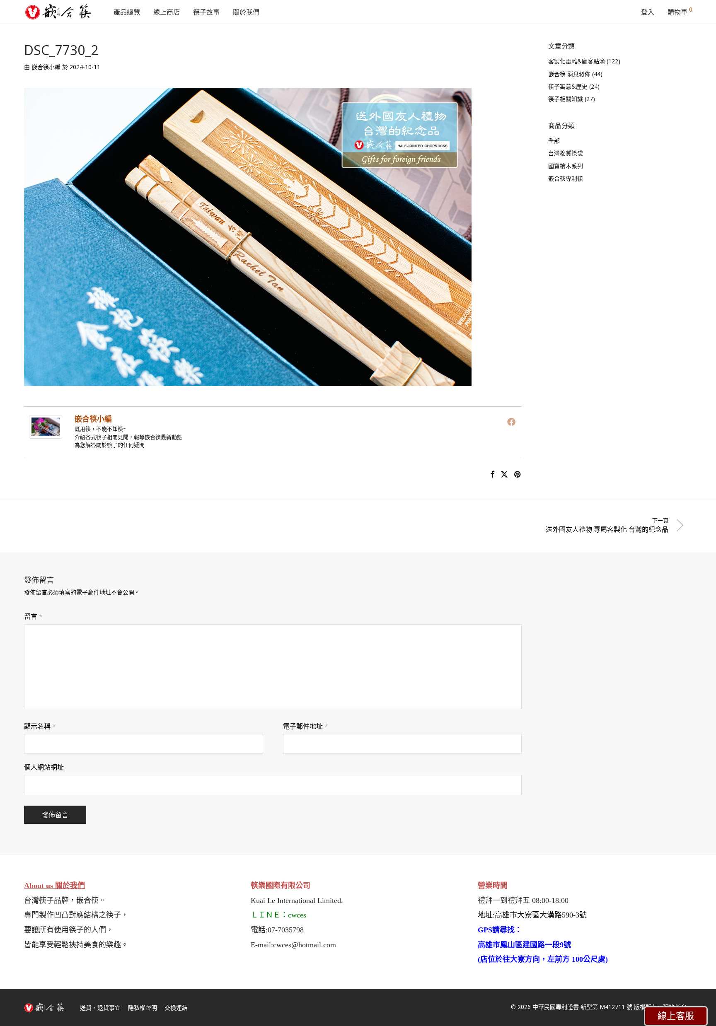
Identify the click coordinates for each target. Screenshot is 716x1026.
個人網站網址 (44, 767)
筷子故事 (206, 12)
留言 (33, 616)
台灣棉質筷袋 (565, 153)
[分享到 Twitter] (504, 474)
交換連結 (176, 1008)
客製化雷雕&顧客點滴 (576, 61)
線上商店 (166, 12)
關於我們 (246, 12)
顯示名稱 (40, 726)
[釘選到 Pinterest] (518, 474)
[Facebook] (511, 422)
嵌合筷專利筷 (565, 178)
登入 (647, 12)
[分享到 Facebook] (492, 474)
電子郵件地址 (305, 726)
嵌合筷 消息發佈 (569, 74)
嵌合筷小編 (45, 67)
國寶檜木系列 (565, 166)
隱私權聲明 (142, 1008)
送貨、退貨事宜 (100, 1008)
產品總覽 (127, 12)
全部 (554, 141)
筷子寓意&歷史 (568, 86)
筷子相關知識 (565, 99)
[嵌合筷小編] (45, 433)
